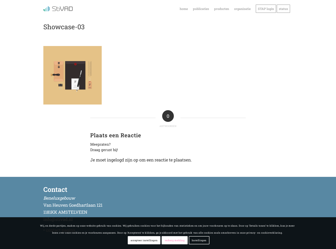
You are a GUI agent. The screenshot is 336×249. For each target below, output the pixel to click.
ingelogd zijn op (122, 160)
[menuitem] (183, 9)
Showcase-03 (64, 26)
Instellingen (199, 240)
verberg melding (175, 240)
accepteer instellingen (144, 240)
